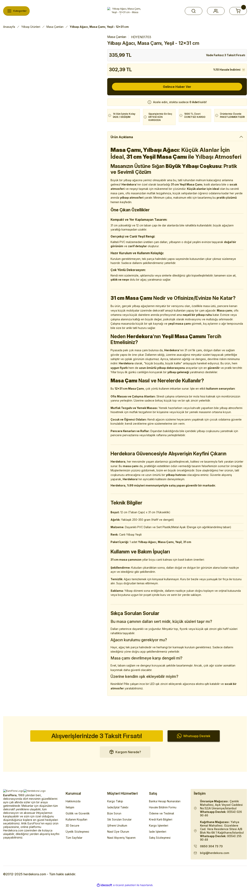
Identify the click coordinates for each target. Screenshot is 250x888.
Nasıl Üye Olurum (118, 831)
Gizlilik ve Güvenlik (78, 813)
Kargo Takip (115, 801)
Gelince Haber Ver (177, 87)
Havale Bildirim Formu (162, 807)
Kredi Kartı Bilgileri (160, 819)
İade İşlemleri (157, 831)
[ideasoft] (104, 885)
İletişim (70, 807)
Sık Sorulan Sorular (119, 819)
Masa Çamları (116, 37)
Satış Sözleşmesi (160, 837)
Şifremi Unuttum (117, 825)
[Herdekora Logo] (125, 11)
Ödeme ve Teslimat (161, 813)
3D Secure (72, 825)
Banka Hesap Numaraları (164, 801)
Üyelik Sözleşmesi (77, 831)
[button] (193, 11)
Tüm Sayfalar (74, 837)
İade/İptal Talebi (117, 807)
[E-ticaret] (124, 885)
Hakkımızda (73, 801)
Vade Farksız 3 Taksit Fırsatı (225, 55)
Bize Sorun (114, 813)
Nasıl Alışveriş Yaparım (121, 837)
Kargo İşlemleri (158, 825)
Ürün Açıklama (122, 137)
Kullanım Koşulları (76, 819)
